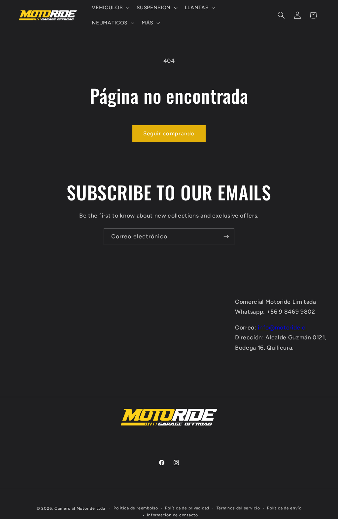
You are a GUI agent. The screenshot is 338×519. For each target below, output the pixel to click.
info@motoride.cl (282, 327)
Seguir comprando (169, 133)
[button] (109, 7)
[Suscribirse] (226, 236)
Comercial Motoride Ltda (79, 508)
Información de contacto (172, 515)
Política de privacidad (187, 508)
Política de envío (284, 508)
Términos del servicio (238, 508)
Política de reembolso (136, 508)
